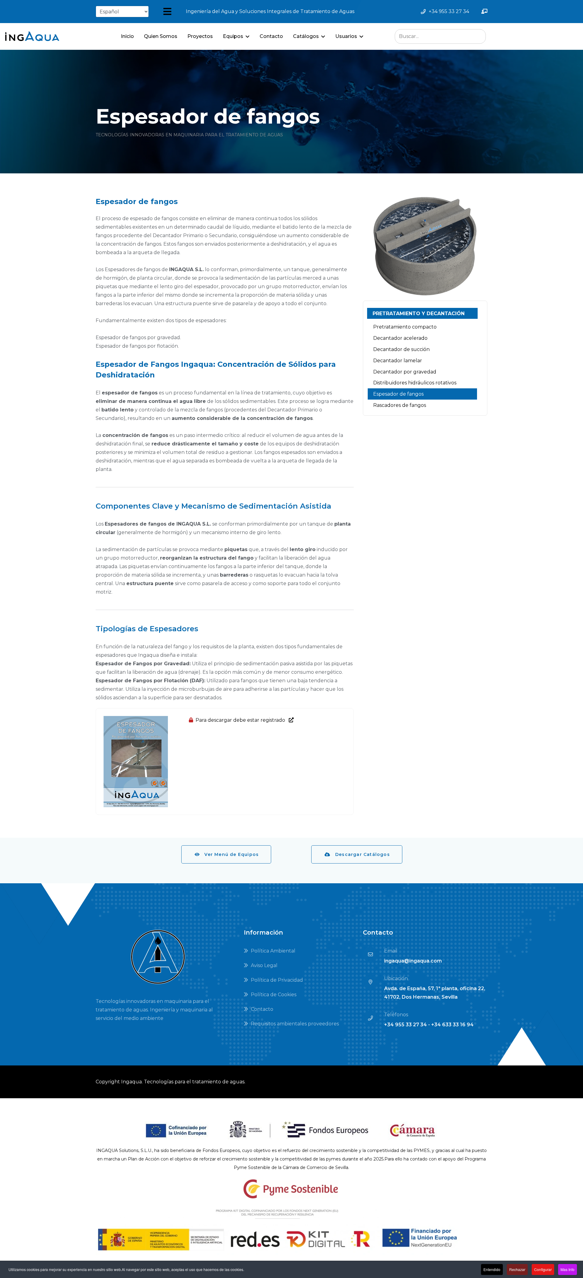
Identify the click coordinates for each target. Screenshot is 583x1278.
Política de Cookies (273, 994)
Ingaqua (131, 1082)
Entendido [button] (491, 1269)
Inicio (127, 36)
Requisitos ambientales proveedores (294, 1024)
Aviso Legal (264, 965)
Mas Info (567, 1269)
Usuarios (346, 36)
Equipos (233, 36)
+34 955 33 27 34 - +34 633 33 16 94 (429, 1025)
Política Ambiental (272, 951)
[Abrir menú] (167, 12)
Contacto (271, 36)
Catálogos (306, 36)
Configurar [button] (543, 1269)
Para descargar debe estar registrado (242, 720)
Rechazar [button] (517, 1269)
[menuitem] (422, 313)
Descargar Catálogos (360, 854)
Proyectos (200, 36)
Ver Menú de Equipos (229, 854)
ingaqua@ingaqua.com (413, 961)
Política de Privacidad (276, 980)
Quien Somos (160, 36)
